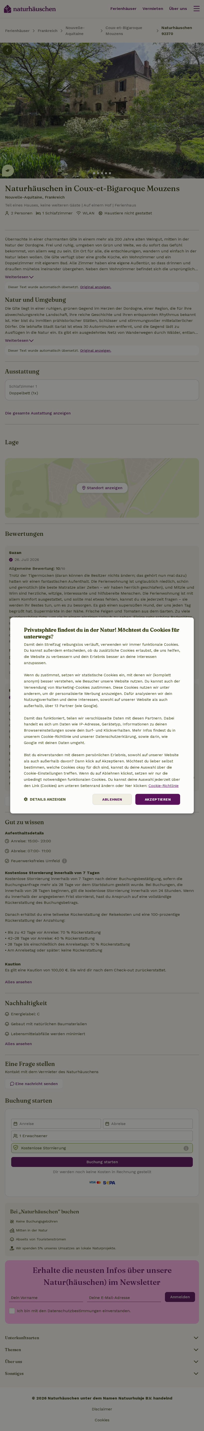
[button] (45, 799)
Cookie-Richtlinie (164, 786)
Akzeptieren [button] (158, 799)
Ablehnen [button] (112, 799)
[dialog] (102, 715)
